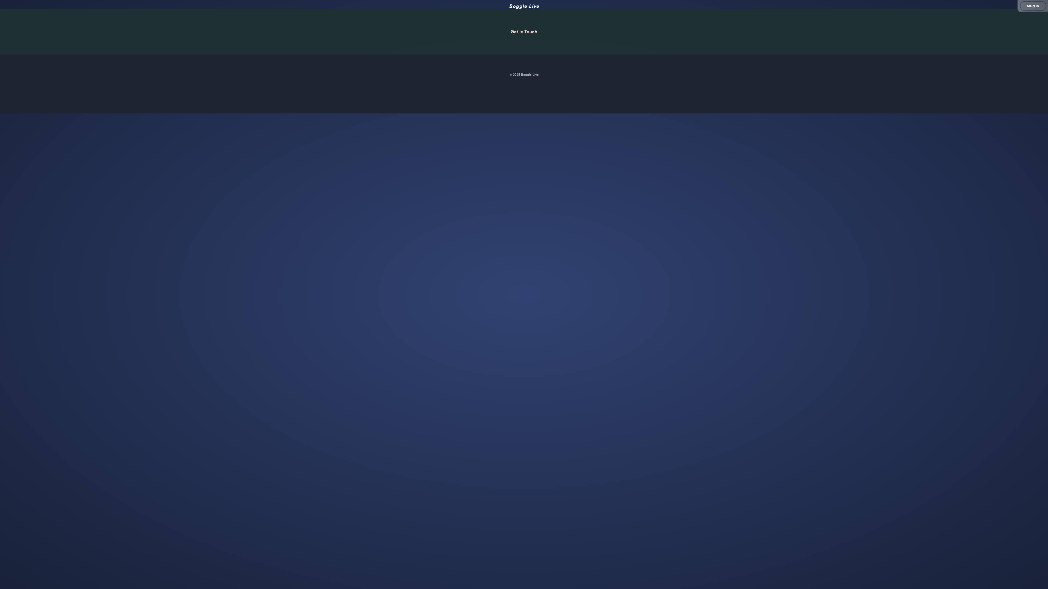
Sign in (1033, 6)
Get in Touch (524, 31)
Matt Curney (497, 87)
